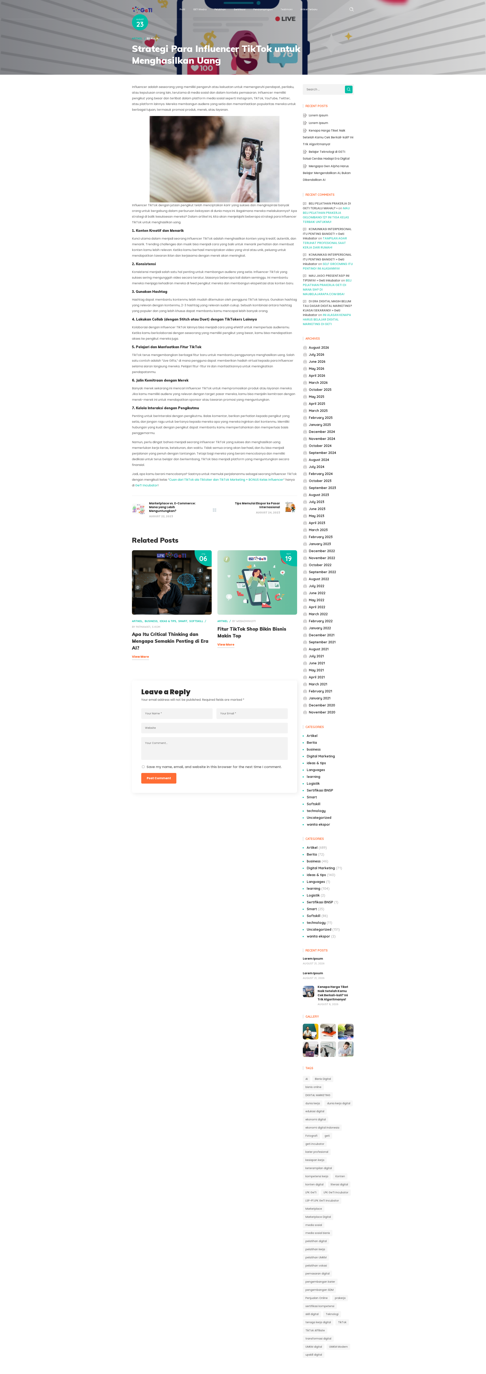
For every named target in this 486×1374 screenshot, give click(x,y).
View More (140, 656)
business (151, 621)
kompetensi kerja (316, 1176)
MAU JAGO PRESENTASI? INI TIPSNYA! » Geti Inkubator (326, 278)
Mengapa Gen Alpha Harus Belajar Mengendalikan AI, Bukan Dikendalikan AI (327, 173)
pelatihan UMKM (316, 1257)
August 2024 (319, 460)
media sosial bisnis (317, 1233)
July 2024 (316, 467)
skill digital (312, 1314)
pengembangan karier (320, 1282)
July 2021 (316, 656)
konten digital (314, 1184)
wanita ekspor (318, 824)
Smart (182, 621)
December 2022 (322, 551)
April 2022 (317, 607)
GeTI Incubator (146, 485)
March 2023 (318, 530)
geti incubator (314, 1144)
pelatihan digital (316, 1241)
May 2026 (316, 368)
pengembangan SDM (319, 1290)
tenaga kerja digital (318, 1322)
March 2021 (318, 684)
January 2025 (320, 424)
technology (316, 811)
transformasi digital (318, 1338)
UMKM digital (313, 1347)
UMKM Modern (338, 1347)
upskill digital (313, 1355)
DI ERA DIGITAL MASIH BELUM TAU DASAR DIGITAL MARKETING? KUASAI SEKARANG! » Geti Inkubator (327, 308)
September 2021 (322, 642)
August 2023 (319, 495)
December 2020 (322, 705)
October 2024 (320, 446)
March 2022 (318, 614)
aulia (154, 38)
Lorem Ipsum (318, 115)
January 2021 (320, 698)
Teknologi (332, 1314)
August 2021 (319, 649)
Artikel (137, 38)
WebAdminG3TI (246, 621)
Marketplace (313, 1209)
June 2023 (317, 509)
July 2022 (316, 586)
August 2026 (319, 347)
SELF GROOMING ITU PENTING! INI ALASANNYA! (328, 266)
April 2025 (317, 403)
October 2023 (320, 481)
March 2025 (318, 410)
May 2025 (316, 396)
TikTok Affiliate (315, 1330)
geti (327, 1136)
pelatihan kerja (315, 1249)
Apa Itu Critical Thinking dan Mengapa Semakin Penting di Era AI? (170, 641)
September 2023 (322, 488)
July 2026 (316, 354)
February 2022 (321, 621)
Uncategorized (319, 817)
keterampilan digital (318, 1168)
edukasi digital (314, 1111)
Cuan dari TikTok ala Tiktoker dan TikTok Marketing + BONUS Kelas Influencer (226, 479)
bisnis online (313, 1087)
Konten (340, 1176)
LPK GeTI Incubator (336, 1192)
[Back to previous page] (214, 510)
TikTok (342, 1322)
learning (313, 776)
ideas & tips (168, 621)
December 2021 (322, 635)
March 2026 (318, 382)
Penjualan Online (316, 1298)
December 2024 (322, 432)
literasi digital (339, 1184)
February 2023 (321, 537)
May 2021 (316, 670)
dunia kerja (312, 1103)
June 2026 (317, 361)
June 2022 (317, 593)
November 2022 (322, 558)
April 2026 (317, 375)
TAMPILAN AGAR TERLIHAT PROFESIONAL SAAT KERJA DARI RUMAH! (325, 243)
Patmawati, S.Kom (148, 627)
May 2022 (316, 600)
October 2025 (320, 389)
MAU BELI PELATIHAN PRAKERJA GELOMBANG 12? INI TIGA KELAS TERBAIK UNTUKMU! (326, 215)
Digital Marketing (321, 756)
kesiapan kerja (314, 1160)
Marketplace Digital (318, 1217)
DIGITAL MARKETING (317, 1095)
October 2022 (320, 565)
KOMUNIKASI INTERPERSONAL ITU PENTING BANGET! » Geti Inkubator (327, 234)
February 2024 (321, 474)
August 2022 (319, 579)
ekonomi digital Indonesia (322, 1127)
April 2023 (317, 523)
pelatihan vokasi (316, 1265)
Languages (316, 770)
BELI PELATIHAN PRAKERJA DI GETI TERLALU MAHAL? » (327, 205)
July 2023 (316, 502)
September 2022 (322, 572)
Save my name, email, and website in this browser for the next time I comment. (214, 766)
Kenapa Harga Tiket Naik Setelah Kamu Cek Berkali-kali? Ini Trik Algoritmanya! (328, 137)
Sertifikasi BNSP (320, 790)
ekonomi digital (315, 1119)
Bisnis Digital (323, 1079)
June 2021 (317, 663)
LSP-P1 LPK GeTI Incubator (322, 1200)
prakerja (340, 1298)
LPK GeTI (310, 1192)
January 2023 (320, 544)
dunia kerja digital (338, 1103)
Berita (312, 742)
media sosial (313, 1225)
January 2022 (320, 628)
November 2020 (322, 712)
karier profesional (316, 1152)
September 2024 (322, 453)
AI (306, 1079)
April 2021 (317, 677)
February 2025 (321, 417)
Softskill (196, 621)
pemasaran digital (317, 1273)
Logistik (313, 783)
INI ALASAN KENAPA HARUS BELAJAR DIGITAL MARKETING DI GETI (327, 319)
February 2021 (320, 691)
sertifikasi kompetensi (319, 1306)
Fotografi (311, 1136)
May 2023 (316, 516)
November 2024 (322, 439)
